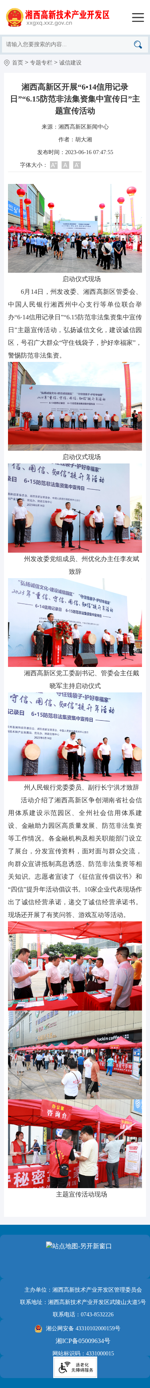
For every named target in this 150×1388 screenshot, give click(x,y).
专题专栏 (41, 63)
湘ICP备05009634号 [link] (83, 1340)
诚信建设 (70, 63)
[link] (55, 16)
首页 (17, 63)
